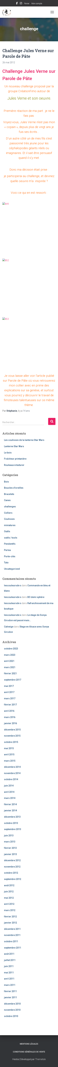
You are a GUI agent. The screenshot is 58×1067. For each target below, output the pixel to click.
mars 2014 (9, 798)
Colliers (8, 513)
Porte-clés (9, 556)
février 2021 (10, 673)
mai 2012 (9, 898)
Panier (26, 3)
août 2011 (9, 954)
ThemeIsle (40, 1059)
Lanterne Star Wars (14, 446)
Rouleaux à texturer (14, 465)
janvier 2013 (10, 854)
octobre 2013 (11, 823)
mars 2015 (9, 760)
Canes (7, 500)
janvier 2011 (10, 997)
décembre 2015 (12, 729)
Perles (7, 550)
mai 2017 (9, 686)
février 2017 (10, 704)
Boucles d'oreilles (13, 488)
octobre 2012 (11, 873)
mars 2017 (9, 698)
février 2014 (10, 804)
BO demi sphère (35, 597)
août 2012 (9, 885)
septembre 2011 (12, 947)
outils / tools (10, 537)
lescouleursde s (12, 585)
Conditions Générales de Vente (29, 1052)
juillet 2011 (9, 960)
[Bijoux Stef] (8, 12)
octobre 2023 (11, 648)
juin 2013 (9, 835)
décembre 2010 (12, 1003)
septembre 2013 (12, 829)
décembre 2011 (12, 929)
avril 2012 (9, 904)
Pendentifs (9, 544)
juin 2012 (9, 891)
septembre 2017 (12, 679)
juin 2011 (9, 966)
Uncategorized (12, 569)
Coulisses (9, 519)
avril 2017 (9, 692)
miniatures (9, 525)
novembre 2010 (12, 1010)
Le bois (8, 452)
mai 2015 (9, 748)
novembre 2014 (12, 773)
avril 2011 (9, 978)
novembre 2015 (12, 735)
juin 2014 (9, 785)
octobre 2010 (11, 1016)
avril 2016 (9, 711)
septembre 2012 (12, 879)
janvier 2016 (10, 723)
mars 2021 (9, 667)
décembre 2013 (12, 817)
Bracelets (9, 494)
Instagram (21, 3)
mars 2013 (9, 841)
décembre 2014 (12, 767)
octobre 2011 (11, 941)
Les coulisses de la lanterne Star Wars (24, 440)
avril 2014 (9, 792)
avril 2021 (9, 661)
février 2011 (10, 991)
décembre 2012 (12, 860)
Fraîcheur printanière (15, 458)
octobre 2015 (11, 742)
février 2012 (10, 916)
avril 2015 (9, 754)
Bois (6, 481)
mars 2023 (9, 655)
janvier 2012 (10, 922)
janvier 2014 (10, 810)
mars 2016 (9, 717)
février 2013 (10, 848)
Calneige (8, 626)
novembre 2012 (12, 866)
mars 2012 (9, 910)
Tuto (6, 562)
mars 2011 (9, 985)
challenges (10, 506)
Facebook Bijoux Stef (17, 3)
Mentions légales (29, 1044)
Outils (7, 531)
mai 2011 (9, 972)
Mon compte (36, 3)
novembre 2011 (12, 935)
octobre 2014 (11, 779)
